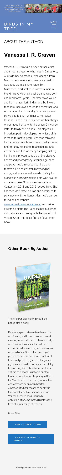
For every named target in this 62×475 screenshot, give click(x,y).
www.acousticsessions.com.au (22, 204)
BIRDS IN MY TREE (19, 26)
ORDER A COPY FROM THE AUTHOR (27, 439)
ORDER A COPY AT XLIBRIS (27, 424)
